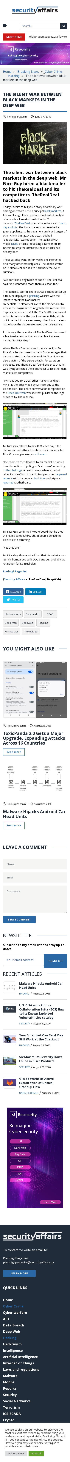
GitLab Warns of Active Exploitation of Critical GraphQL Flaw (36, 1083)
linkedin (37, 591)
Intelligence (13, 1350)
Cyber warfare (15, 1312)
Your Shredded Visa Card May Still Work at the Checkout (41, 1037)
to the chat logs (12, 470)
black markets (52, 211)
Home (7, 72)
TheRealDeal (22, 223)
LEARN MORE (19, 1273)
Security (24, 1023)
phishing (34, 296)
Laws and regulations (21, 1369)
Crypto (9, 1420)
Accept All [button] (36, 1453)
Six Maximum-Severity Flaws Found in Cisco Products (40, 1059)
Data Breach (13, 1325)
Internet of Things (18, 1363)
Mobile (8, 1382)
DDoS (14, 243)
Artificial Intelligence (20, 1357)
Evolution (39, 478)
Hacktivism (12, 1344)
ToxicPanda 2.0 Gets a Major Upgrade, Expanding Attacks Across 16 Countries (34, 738)
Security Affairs (14, 579)
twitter (15, 599)
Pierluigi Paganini (17, 116)
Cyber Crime (53, 72)
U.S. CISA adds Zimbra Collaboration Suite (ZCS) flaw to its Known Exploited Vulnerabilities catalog (41, 1011)
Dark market (33, 614)
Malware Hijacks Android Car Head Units (34, 814)
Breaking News (28, 72)
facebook (15, 591)
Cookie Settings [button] (15, 1453)
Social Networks (16, 1401)
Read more (14, 752)
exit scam (40, 454)
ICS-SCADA (12, 1413)
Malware (10, 1375)
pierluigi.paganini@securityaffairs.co (28, 1262)
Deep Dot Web (17, 393)
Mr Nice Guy (11, 631)
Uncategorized (28, 1093)
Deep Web (11, 622)
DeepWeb (27, 622)
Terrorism (11, 1407)
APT (6, 1319)
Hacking (14, 76)
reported (8, 482)
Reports (9, 1388)
